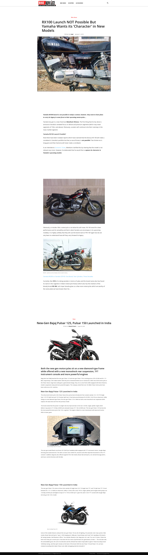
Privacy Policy (92, 553)
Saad (72, 34)
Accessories (79, 3)
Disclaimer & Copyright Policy (103, 553)
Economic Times (60, 147)
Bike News (63, 3)
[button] (107, 3)
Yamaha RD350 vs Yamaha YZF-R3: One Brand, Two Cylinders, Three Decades (68, 276)
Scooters (71, 3)
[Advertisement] (74, 19)
